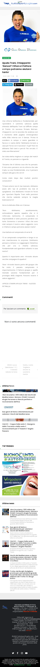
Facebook (14, 81)
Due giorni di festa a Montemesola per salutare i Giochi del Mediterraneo (17, 413)
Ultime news (8, 503)
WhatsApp (26, 81)
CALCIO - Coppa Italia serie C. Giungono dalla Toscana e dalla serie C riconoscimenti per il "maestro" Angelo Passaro (18, 427)
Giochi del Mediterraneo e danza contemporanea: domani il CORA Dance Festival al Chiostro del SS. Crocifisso (23, 558)
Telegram (8, 84)
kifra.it (28, 630)
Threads (20, 84)
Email (30, 84)
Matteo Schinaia (30, 611)
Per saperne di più (19, 665)
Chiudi (29, 665)
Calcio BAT (6, 58)
